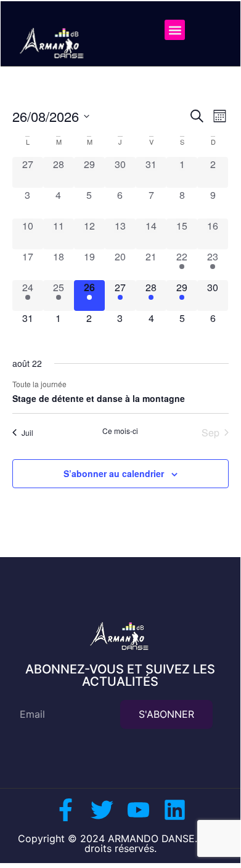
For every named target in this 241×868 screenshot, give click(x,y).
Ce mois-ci (120, 431)
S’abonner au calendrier (113, 473)
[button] (175, 30)
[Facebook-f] (65, 809)
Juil (27, 432)
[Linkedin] (174, 809)
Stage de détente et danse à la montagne (98, 398)
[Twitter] (102, 809)
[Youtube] (138, 809)
